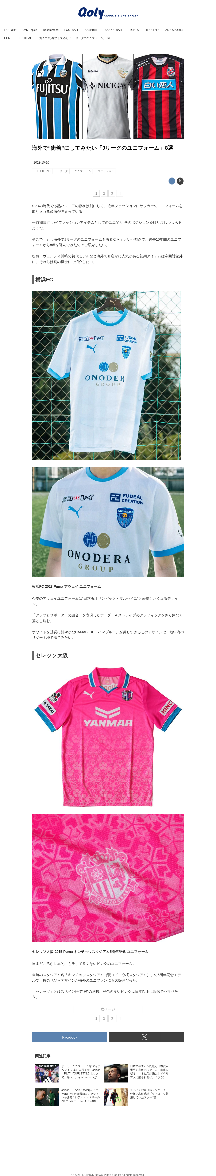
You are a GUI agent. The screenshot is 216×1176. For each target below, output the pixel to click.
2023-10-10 (41, 162)
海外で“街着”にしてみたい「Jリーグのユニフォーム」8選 (102, 148)
